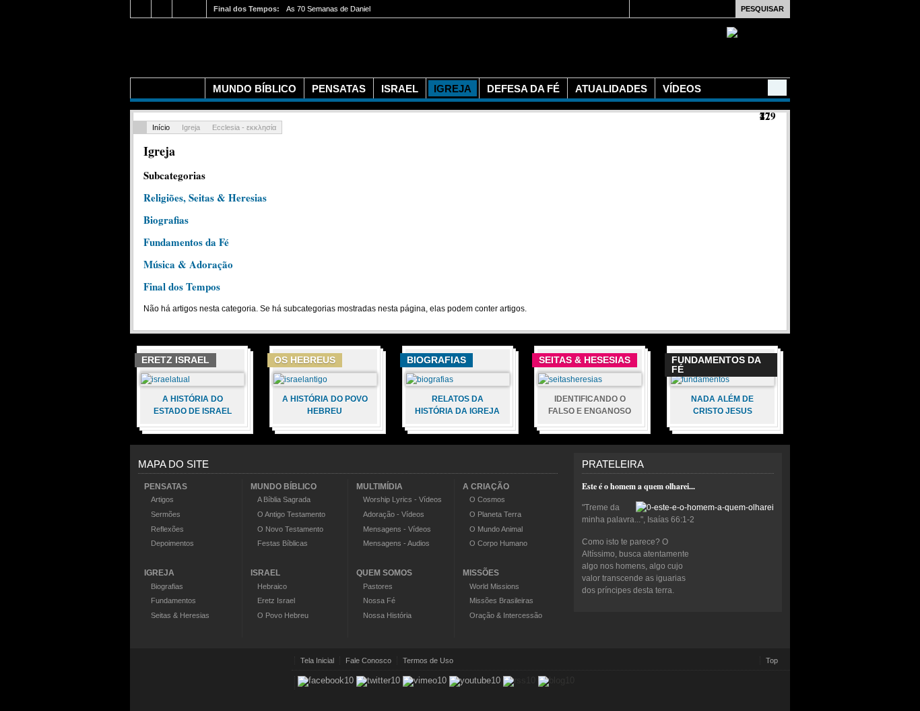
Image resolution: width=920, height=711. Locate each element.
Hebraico (272, 586)
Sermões (165, 514)
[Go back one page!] (140, 127)
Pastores (378, 586)
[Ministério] (167, 88)
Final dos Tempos (181, 286)
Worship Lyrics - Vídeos (402, 499)
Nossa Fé (379, 600)
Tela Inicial (317, 660)
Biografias (166, 219)
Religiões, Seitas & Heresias (205, 197)
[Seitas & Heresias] (570, 379)
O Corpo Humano (498, 543)
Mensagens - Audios (396, 543)
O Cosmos (487, 499)
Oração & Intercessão (505, 615)
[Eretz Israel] (165, 379)
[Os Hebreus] (300, 379)
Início (161, 127)
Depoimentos (172, 543)
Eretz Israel (276, 600)
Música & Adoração (188, 264)
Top (772, 660)
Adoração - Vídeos (393, 514)
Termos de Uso (428, 660)
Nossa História (387, 615)
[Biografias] (429, 379)
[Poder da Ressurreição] (365, 46)
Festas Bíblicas (282, 543)
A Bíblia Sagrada (283, 499)
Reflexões (167, 529)
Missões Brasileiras (501, 600)
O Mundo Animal (496, 529)
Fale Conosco (368, 660)
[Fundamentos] (700, 379)
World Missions (494, 586)
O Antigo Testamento (291, 514)
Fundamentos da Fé (186, 242)
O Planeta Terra (495, 514)
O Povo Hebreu (282, 615)
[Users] (777, 88)
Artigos (162, 499)
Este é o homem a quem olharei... (638, 486)
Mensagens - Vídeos (397, 529)
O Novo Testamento (290, 529)
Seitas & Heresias (180, 615)
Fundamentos (173, 600)
